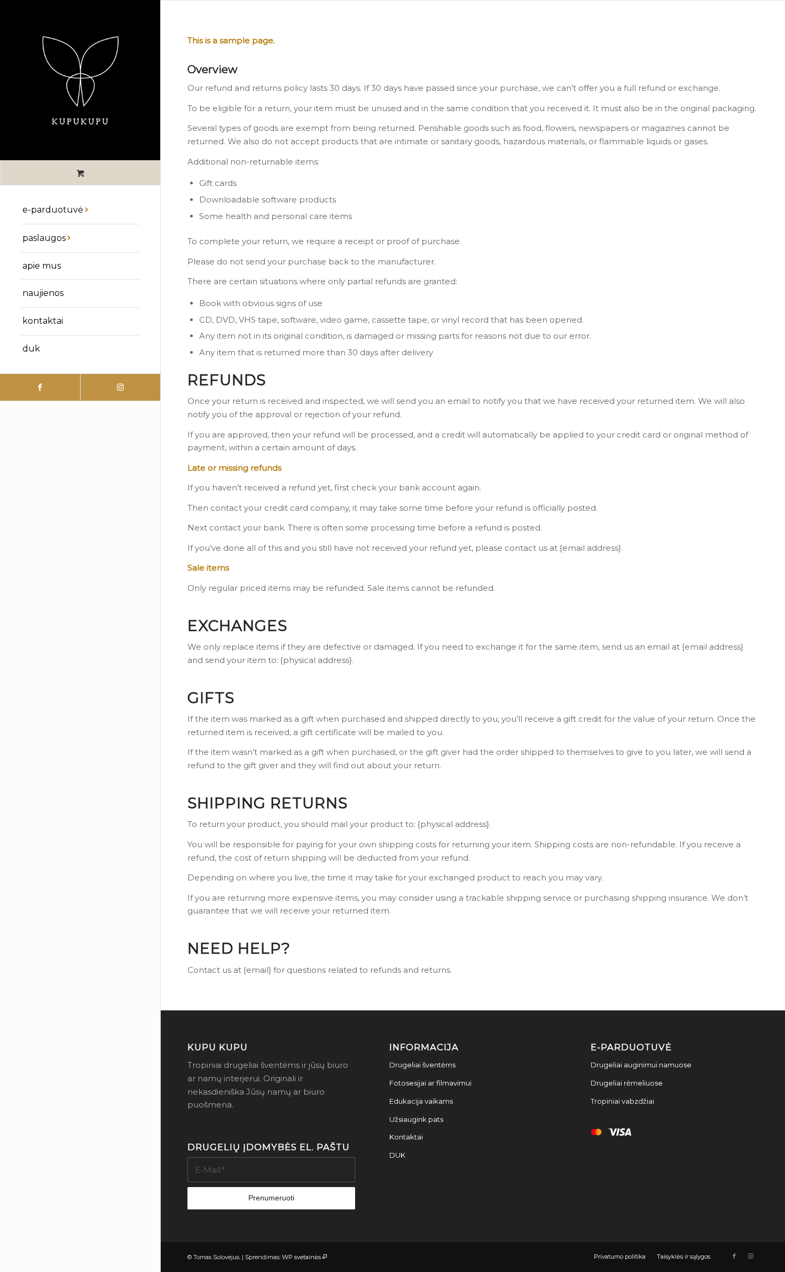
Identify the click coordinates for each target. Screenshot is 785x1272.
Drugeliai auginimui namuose (641, 1064)
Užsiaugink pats (416, 1119)
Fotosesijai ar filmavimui (430, 1083)
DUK (397, 1155)
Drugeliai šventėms (422, 1064)
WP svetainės (301, 1257)
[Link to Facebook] (40, 387)
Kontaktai (406, 1137)
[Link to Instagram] (120, 387)
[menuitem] (80, 210)
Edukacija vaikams (421, 1101)
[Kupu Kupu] (80, 80)
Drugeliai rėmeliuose (627, 1083)
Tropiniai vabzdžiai (622, 1101)
